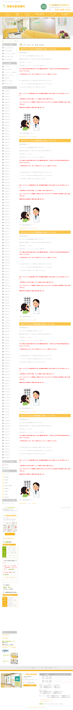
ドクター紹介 (27, 667)
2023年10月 (7, 188)
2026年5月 (7, 99)
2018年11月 (7, 357)
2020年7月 (7, 300)
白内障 (6, 491)
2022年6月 (7, 234)
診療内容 (6, 467)
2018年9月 (7, 363)
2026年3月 (7, 105)
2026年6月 (7, 96)
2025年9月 (7, 122)
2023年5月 (7, 202)
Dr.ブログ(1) (7, 66)
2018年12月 (7, 354)
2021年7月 (7, 265)
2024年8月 (7, 159)
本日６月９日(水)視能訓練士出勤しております (38, 324)
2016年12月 (7, 420)
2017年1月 (7, 417)
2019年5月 (7, 340)
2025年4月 (7, 136)
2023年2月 (7, 211)
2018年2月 (7, 383)
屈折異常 (6, 479)
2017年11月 (7, 391)
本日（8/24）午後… (9, 56)
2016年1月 (7, 449)
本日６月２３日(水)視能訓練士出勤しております (39, 140)
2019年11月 (7, 323)
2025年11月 (7, 116)
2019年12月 (7, 320)
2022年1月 (7, 248)
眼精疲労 (6, 477)
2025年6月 (7, 131)
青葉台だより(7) (8, 83)
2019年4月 (7, 343)
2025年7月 (7, 128)
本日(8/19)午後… (8, 59)
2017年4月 (7, 409)
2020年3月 (7, 311)
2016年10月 (7, 426)
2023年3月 (7, 208)
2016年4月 (7, 443)
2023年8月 (7, 194)
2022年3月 (7, 242)
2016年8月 (7, 431)
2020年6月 (7, 303)
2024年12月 (7, 148)
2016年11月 (7, 423)
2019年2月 (7, 348)
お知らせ (35, 136)
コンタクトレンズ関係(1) (10, 72)
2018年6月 (7, 371)
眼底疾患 (6, 497)
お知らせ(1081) (8, 69)
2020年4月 (7, 308)
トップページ (19, 667)
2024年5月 (7, 168)
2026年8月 (7, 90)
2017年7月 (7, 400)
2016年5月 (7, 440)
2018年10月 (7, 360)
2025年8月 (7, 125)
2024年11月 (7, 151)
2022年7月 (7, 231)
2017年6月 (7, 403)
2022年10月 (7, 222)
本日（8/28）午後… (9, 47)
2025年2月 (7, 142)
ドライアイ (7, 474)
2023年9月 (7, 191)
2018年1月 (7, 386)
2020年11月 (7, 288)
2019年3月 (7, 346)
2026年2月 (7, 108)
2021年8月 (7, 262)
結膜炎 (6, 482)
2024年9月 (7, 156)
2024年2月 (7, 176)
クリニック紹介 (40, 667)
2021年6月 (7, 268)
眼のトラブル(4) (8, 80)
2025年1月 (7, 145)
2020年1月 (7, 317)
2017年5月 (7, 406)
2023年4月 (7, 205)
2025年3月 (7, 139)
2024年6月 (7, 165)
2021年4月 (7, 274)
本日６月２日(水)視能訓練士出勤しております (38, 415)
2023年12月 (7, 182)
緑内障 (6, 494)
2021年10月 (7, 257)
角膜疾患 (6, 488)
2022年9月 (7, 225)
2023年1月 (7, 214)
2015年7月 (7, 457)
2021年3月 (7, 277)
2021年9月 (7, 260)
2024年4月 (7, 171)
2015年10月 (7, 452)
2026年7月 (7, 93)
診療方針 (6, 464)
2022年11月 (7, 219)
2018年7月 (7, 368)
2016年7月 (7, 434)
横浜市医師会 (5, 638)
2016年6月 (7, 437)
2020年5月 (7, 305)
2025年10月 (7, 119)
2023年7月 (7, 196)
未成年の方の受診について (45, 701)
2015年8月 (7, 454)
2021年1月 (7, 282)
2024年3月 (7, 174)
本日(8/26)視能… (8, 50)
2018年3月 (7, 380)
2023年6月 (7, 199)
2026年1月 (7, 110)
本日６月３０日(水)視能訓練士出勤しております (39, 49)
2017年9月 (7, 397)
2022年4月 (7, 239)
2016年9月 (7, 429)
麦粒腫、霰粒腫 (8, 485)
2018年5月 (7, 374)
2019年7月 (7, 334)
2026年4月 (7, 102)
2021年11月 (7, 254)
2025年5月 (7, 133)
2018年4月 (7, 377)
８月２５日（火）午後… (10, 53)
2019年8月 (7, 331)
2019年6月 (7, 337)
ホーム (5, 41)
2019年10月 (7, 325)
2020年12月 (7, 285)
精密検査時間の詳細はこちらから (47, 699)
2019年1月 (7, 351)
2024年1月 (7, 179)
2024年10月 (7, 153)
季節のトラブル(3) (8, 75)
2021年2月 (7, 280)
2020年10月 (7, 291)
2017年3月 (7, 411)
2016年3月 (7, 446)
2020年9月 (7, 294)
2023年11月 (7, 185)
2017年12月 (7, 389)
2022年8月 (7, 228)
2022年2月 (7, 245)
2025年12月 (7, 113)
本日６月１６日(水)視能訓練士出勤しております (39, 232)
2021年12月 (7, 251)
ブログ (10, 41)
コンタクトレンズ (8, 503)
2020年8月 (7, 297)
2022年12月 (7, 217)
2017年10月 (7, 394)
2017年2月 (7, 414)
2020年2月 (7, 314)
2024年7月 (7, 162)
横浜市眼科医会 (6, 634)
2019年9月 (7, 328)
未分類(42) (7, 78)
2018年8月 (7, 366)
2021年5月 (7, 271)
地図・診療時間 (49, 667)
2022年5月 (7, 237)
